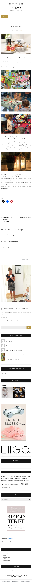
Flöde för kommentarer (8, 558)
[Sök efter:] (16, 327)
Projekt (23, 480)
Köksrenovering (5, 480)
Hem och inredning (21, 478)
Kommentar (25, 259)
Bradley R (8, 345)
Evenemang (18, 476)
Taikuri (23, 483)
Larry (7, 341)
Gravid (14, 478)
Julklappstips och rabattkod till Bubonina (7, 219)
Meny (5, 17)
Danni (21, 30)
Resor (27, 480)
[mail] (22, 4)
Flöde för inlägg (6, 557)
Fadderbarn (24, 476)
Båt (14, 476)
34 (11, 341)
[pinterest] (16, 4)
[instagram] (10, 4)
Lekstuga (11, 480)
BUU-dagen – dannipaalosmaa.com (18, 235)
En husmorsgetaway (17, 345)
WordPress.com (6, 560)
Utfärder (8, 487)
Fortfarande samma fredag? (16, 350)
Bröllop (11, 476)
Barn (7, 476)
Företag (10, 478)
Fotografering (4, 478)
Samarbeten (4, 484)
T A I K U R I (16, 8)
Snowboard (16, 484)
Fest (29, 476)
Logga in (4, 555)
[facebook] (13, 4)
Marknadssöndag (25, 217)
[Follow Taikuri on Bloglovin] (7, 539)
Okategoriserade (18, 480)
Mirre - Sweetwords (11, 355)
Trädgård (3, 487)
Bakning (3, 476)
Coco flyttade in (21, 355)
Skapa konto (5, 553)
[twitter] (19, 4)
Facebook (16, 460)
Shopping (10, 484)
